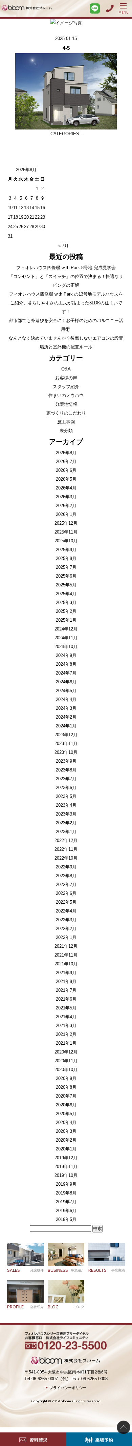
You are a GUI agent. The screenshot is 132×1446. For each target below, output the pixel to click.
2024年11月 (66, 637)
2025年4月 (66, 593)
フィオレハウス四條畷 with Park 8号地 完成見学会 (66, 267)
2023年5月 (66, 796)
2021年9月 (66, 972)
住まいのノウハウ (66, 395)
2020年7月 (66, 1096)
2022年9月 (66, 866)
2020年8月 (66, 1087)
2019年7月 (66, 1201)
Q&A (66, 368)
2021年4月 (66, 1016)
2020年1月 (66, 1148)
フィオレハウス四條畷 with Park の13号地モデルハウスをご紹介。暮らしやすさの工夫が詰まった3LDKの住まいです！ (66, 303)
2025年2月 (66, 611)
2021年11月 (66, 955)
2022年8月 (66, 875)
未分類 (66, 430)
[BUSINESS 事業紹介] (66, 1254)
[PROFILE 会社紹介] (25, 1291)
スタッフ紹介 (66, 386)
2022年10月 (66, 858)
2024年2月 (66, 717)
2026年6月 (66, 470)
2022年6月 (66, 893)
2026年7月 (66, 461)
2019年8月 (66, 1193)
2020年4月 (66, 1122)
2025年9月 (66, 549)
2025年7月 (66, 567)
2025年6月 (66, 576)
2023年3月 (66, 814)
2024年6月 (66, 681)
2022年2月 (66, 928)
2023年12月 (66, 734)
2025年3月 (66, 602)
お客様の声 (66, 377)
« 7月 (63, 245)
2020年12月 (66, 1052)
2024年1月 (66, 725)
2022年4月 (66, 910)
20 (26, 217)
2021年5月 (66, 1007)
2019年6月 (66, 1210)
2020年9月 (66, 1078)
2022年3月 (66, 919)
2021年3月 (66, 1025)
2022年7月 (66, 884)
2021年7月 (66, 990)
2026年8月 (66, 452)
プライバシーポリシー (68, 1388)
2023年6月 (66, 787)
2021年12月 (66, 946)
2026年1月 (66, 514)
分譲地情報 (66, 404)
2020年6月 (66, 1104)
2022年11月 (66, 849)
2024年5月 (66, 690)
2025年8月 (66, 558)
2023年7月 (66, 778)
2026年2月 (66, 505)
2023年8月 (66, 769)
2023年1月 (66, 831)
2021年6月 (66, 999)
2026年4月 (66, 487)
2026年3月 (66, 496)
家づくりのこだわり (66, 413)
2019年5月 (66, 1219)
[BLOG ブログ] (66, 1291)
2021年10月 (66, 963)
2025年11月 (66, 532)
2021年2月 (66, 1034)
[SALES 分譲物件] (25, 1254)
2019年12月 (66, 1157)
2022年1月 (66, 937)
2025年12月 (66, 523)
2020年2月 (66, 1140)
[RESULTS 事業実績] (106, 1254)
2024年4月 (66, 699)
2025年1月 (66, 620)
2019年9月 (66, 1184)
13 (26, 207)
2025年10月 (66, 540)
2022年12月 (66, 840)
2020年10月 (66, 1069)
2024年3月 (66, 708)
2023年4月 (66, 805)
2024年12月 (66, 628)
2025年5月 (66, 584)
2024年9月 (66, 655)
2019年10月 (66, 1175)
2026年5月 (66, 479)
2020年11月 (66, 1060)
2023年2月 (66, 822)
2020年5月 (66, 1113)
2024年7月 (66, 673)
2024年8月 (66, 664)
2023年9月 (66, 761)
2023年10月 (66, 752)
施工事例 (66, 421)
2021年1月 (66, 1043)
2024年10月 (66, 646)
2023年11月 (66, 743)
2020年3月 (66, 1131)
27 (26, 226)
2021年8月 (66, 981)
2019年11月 (66, 1166)
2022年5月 (66, 902)
